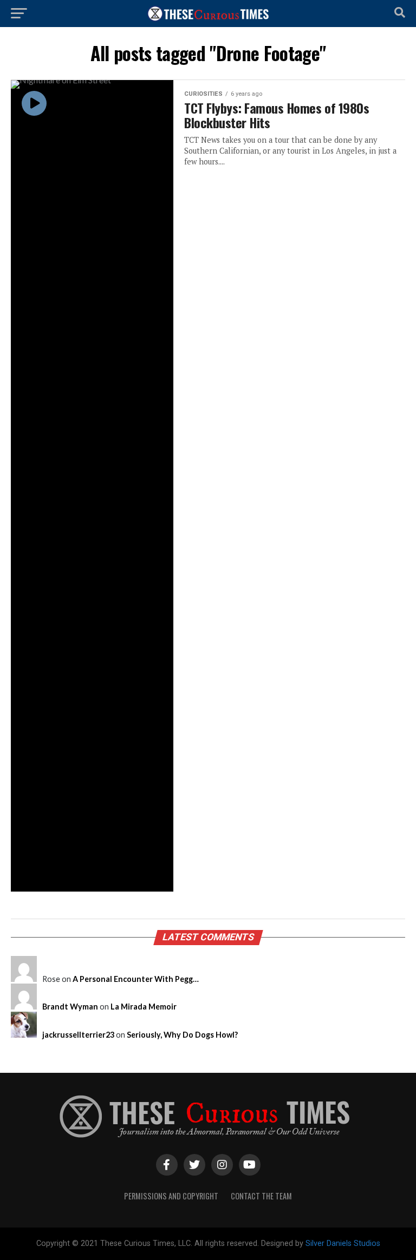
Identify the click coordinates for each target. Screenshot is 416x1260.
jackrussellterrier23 (78, 1034)
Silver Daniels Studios (343, 1243)
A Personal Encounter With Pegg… (136, 979)
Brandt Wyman (70, 1006)
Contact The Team (261, 1196)
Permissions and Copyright (171, 1196)
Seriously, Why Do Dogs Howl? (182, 1034)
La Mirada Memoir (143, 1006)
